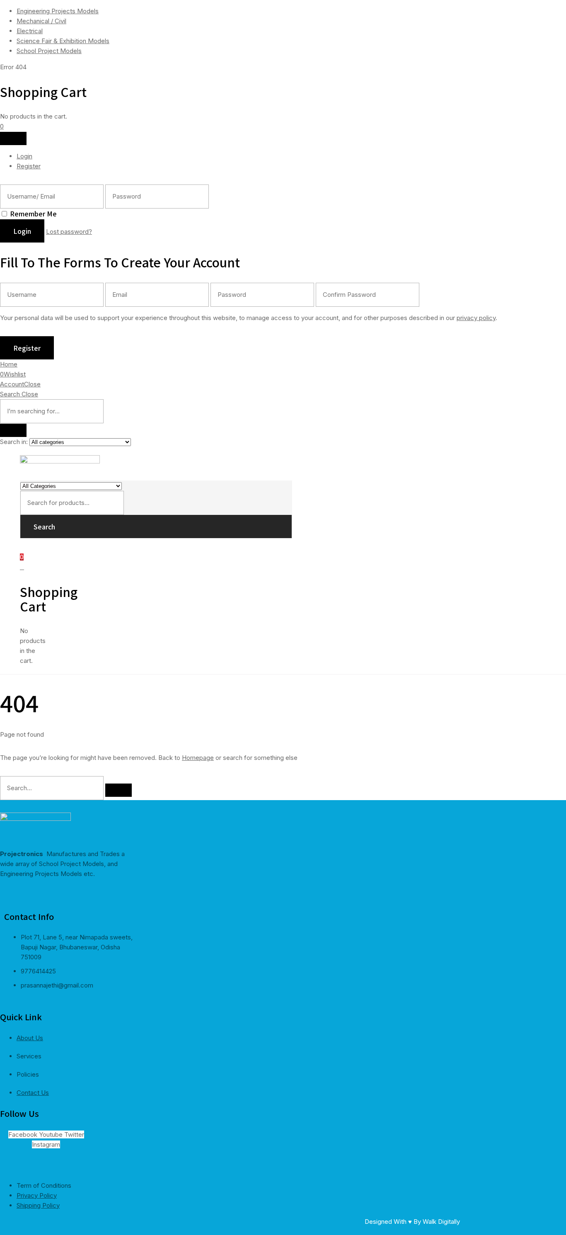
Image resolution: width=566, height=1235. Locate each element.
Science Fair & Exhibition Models (63, 41)
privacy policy (476, 318)
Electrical (30, 31)
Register (29, 166)
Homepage (198, 758)
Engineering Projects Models (58, 11)
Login (24, 156)
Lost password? (69, 231)
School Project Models (49, 51)
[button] (2, 126)
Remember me (33, 213)
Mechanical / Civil (41, 21)
